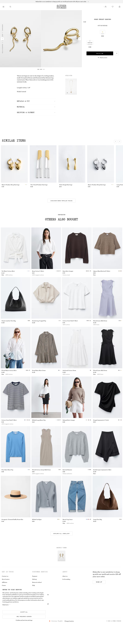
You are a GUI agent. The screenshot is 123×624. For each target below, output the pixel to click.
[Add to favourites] (117, 53)
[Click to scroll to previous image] (115, 141)
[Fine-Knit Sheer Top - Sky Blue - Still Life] (16, 447)
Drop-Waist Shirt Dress (39, 370)
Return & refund (36, 582)
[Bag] (119, 6)
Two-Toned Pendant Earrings (38, 184)
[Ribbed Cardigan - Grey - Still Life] (46, 496)
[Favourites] (112, 6)
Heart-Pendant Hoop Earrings (10, 184)
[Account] (105, 6)
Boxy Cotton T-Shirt (38, 271)
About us (64, 576)
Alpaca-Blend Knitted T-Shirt (101, 271)
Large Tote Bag (97, 519)
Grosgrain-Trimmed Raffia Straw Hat (12, 519)
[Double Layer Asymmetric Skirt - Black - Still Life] (107, 447)
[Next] (79, 38)
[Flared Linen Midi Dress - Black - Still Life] (107, 347)
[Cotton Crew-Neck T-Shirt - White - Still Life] (77, 298)
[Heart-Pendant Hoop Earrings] (14, 164)
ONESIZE (90, 42)
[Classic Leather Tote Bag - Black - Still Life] (16, 298)
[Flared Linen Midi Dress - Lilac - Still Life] (107, 298)
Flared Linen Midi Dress (100, 320)
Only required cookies (24, 616)
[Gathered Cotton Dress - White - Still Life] (77, 347)
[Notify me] (67, 92)
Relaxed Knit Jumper (69, 420)
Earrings (2, 27)
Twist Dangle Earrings (65, 184)
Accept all (24, 612)
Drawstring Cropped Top (39, 320)
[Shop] (3, 6)
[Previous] (2, 38)
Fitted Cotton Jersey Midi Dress (41, 469)
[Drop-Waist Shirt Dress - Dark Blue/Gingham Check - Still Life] (46, 347)
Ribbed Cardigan (37, 519)
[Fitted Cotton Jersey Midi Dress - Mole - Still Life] (46, 447)
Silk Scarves (2, 48)
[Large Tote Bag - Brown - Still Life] (107, 496)
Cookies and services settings (24, 620)
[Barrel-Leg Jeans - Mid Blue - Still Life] (77, 496)
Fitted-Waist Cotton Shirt (9, 370)
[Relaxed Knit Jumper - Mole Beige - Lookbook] (77, 397)
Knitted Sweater (67, 469)
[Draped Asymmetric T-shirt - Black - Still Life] (107, 397)
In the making (66, 579)
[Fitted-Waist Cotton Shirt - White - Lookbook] (16, 347)
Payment (34, 576)
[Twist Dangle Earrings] (71, 164)
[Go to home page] (61, 6)
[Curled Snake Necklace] (71, 87)
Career (4, 585)
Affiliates (4, 582)
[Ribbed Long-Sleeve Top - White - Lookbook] (46, 397)
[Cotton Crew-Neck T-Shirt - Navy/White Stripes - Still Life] (16, 397)
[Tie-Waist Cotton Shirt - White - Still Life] (16, 248)
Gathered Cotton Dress (69, 370)
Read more (5, 604)
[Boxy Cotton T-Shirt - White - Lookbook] (46, 248)
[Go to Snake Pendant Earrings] (61, 556)
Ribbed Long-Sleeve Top (39, 420)
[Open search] (10, 6)
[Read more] (61, 1)
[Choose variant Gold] (102, 32)
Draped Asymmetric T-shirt (101, 420)
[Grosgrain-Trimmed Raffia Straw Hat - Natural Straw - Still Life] (16, 496)
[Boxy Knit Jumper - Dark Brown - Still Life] (77, 248)
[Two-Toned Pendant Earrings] (43, 164)
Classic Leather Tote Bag (9, 320)
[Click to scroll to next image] (119, 141)
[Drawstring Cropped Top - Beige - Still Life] (46, 298)
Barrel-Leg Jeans (68, 519)
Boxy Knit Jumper (68, 271)
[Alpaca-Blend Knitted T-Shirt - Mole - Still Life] (107, 248)
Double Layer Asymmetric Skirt (102, 469)
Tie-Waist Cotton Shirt (8, 271)
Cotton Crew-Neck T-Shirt (70, 320)
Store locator (6, 579)
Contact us (5, 576)
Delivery (34, 579)
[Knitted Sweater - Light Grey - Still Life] (77, 447)
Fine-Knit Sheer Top (7, 469)
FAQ (33, 585)
